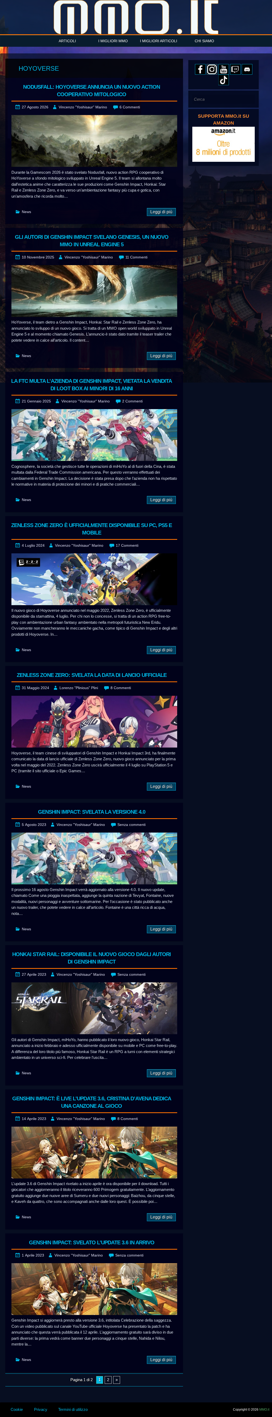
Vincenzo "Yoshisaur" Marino (83, 107)
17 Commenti (127, 545)
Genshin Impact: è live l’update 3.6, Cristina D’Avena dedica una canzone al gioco (91, 1102)
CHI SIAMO (204, 41)
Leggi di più (161, 212)
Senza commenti (131, 824)
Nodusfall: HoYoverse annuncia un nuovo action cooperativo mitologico (91, 90)
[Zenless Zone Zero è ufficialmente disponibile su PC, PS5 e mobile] (94, 579)
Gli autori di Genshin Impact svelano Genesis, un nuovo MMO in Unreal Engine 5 (91, 240)
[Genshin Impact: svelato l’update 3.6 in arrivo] (94, 1289)
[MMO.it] (136, 17)
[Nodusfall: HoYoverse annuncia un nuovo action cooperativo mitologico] (94, 141)
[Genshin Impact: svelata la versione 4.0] (94, 858)
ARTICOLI (67, 41)
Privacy (40, 1409)
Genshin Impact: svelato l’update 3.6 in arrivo (91, 1242)
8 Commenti (120, 688)
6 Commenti (130, 107)
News (26, 212)
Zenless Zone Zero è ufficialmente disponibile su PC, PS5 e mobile (91, 529)
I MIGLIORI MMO (113, 41)
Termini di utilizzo (73, 1409)
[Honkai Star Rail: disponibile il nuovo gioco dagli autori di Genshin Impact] (94, 1008)
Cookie (17, 1409)
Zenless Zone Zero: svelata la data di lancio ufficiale (92, 675)
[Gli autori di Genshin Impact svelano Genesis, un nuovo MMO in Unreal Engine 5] (94, 291)
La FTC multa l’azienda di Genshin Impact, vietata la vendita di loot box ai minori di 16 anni (91, 384)
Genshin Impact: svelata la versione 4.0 (91, 812)
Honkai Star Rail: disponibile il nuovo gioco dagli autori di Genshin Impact (91, 958)
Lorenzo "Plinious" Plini (79, 688)
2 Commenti (132, 401)
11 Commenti (136, 257)
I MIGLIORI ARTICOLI (158, 41)
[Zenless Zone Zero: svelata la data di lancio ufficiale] (94, 722)
